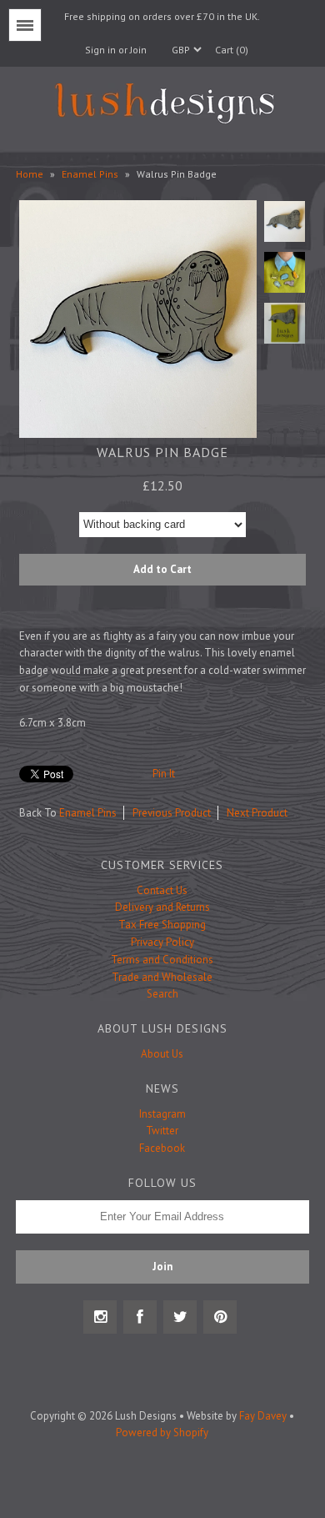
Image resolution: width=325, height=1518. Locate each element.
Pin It (163, 774)
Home (29, 174)
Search (162, 994)
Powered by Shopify (162, 1432)
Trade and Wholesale (162, 977)
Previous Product (171, 813)
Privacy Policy (162, 942)
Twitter (162, 1130)
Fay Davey (263, 1416)
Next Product (257, 813)
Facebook (162, 1148)
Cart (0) (231, 49)
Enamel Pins (90, 174)
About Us (162, 1054)
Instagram (162, 1114)
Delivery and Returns (162, 907)
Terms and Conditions (162, 960)
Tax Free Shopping (162, 924)
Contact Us (162, 890)
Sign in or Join (116, 49)
